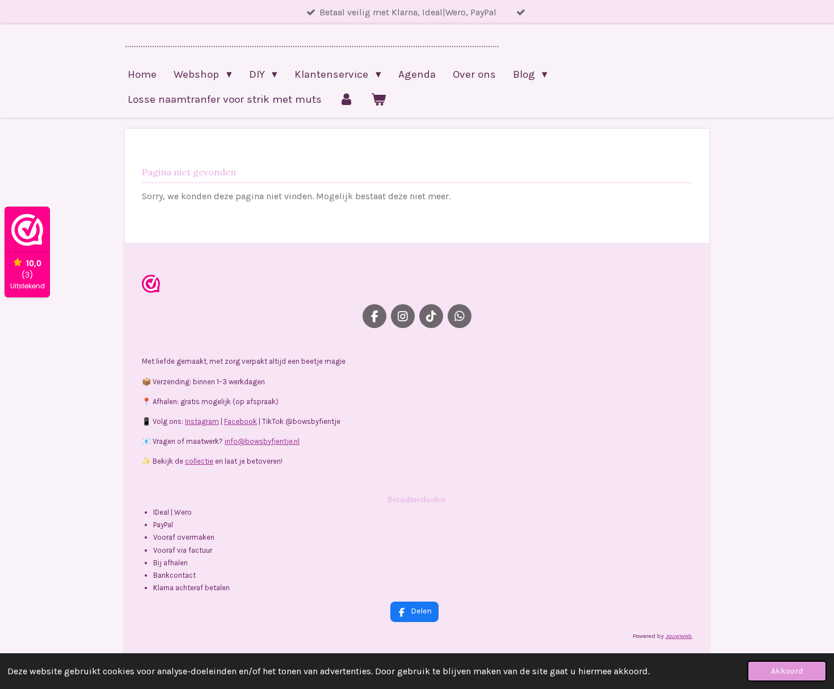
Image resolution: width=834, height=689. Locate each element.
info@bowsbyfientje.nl (262, 441)
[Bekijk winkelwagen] (379, 99)
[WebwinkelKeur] (151, 286)
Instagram (202, 421)
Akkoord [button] (787, 671)
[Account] (346, 99)
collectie (199, 461)
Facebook (240, 421)
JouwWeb (678, 636)
